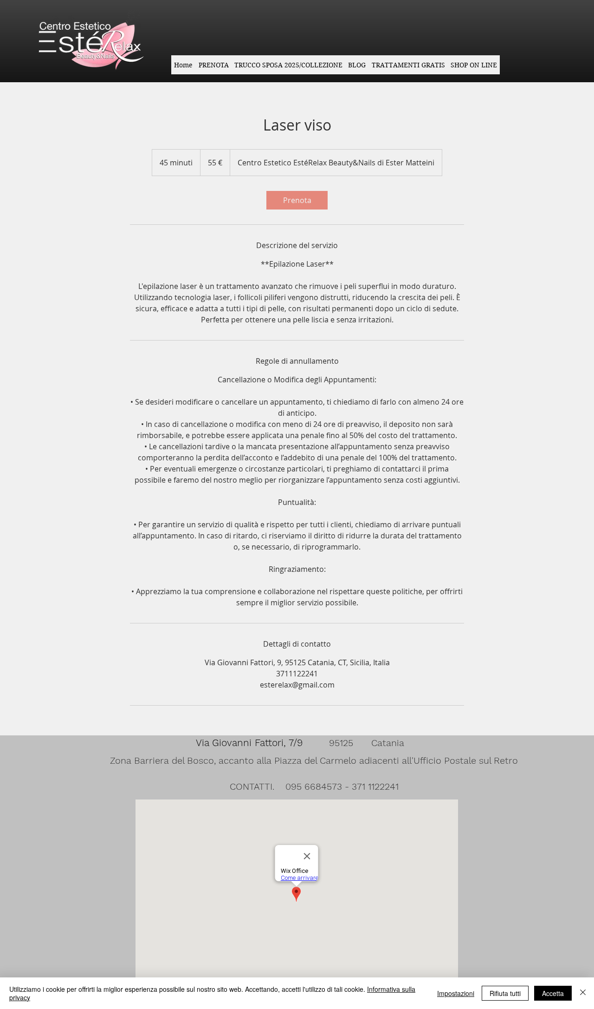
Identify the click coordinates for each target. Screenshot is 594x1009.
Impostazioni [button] (455, 993)
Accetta (553, 993)
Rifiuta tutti (505, 993)
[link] (297, 200)
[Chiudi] (582, 993)
